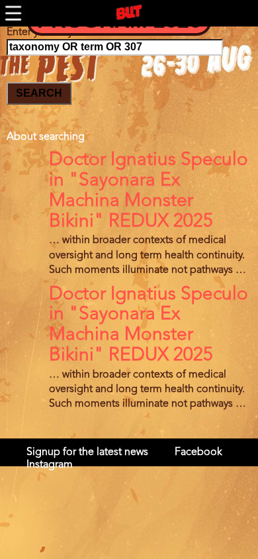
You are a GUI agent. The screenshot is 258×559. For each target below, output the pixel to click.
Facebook (198, 452)
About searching (46, 137)
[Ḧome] (129, 12)
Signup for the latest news (87, 452)
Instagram (49, 465)
